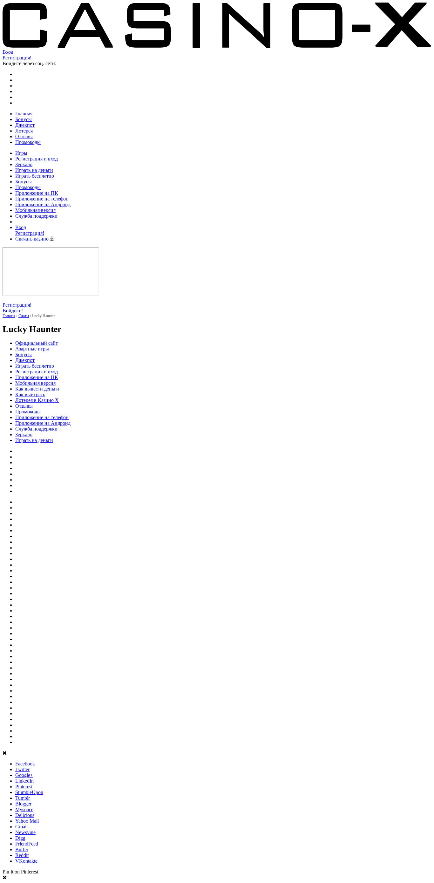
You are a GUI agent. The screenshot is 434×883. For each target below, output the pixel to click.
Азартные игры (32, 348)
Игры (21, 153)
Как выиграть (30, 394)
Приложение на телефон (42, 198)
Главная (23, 113)
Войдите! (13, 310)
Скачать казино (32, 238)
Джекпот (25, 125)
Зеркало (23, 164)
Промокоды (28, 142)
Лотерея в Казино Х (37, 400)
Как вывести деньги (37, 388)
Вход (8, 52)
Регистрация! (17, 57)
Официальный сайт (36, 343)
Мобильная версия (35, 210)
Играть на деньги (34, 170)
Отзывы (24, 136)
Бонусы (23, 119)
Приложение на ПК (36, 193)
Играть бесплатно (34, 176)
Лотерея (24, 130)
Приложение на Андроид (43, 204)
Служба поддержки (36, 216)
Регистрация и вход (36, 158)
